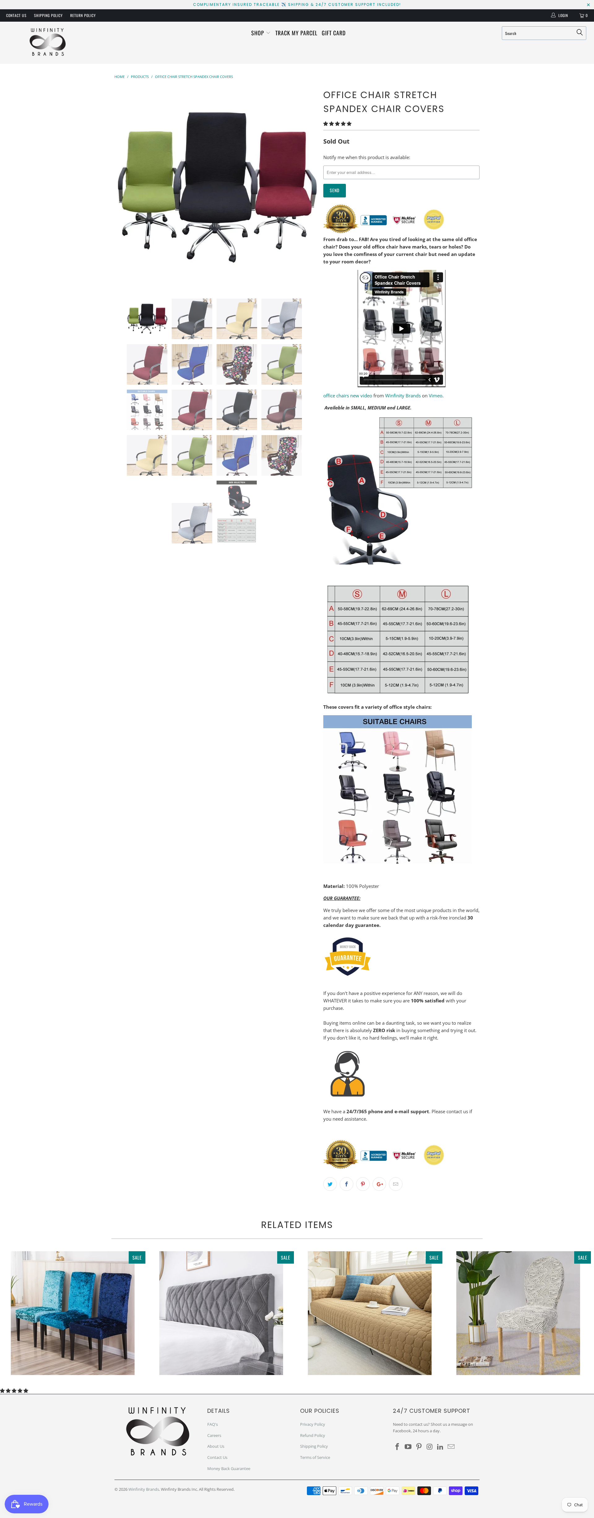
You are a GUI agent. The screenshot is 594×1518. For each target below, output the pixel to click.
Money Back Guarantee (228, 1468)
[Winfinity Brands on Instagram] (429, 1447)
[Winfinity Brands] (47, 43)
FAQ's (212, 1424)
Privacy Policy (312, 1424)
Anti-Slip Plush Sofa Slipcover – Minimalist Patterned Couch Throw (369, 1313)
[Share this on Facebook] (346, 1184)
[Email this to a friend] (395, 1184)
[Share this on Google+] (379, 1184)
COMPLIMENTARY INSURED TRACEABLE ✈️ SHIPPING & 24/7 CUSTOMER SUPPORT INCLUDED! (297, 4)
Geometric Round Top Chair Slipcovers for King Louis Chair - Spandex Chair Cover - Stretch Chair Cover (518, 1313)
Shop (258, 33)
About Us (215, 1446)
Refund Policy (312, 1435)
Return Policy (83, 15)
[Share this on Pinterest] (363, 1184)
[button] (337, 123)
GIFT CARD (334, 33)
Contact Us (16, 15)
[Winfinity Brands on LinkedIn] (440, 1447)
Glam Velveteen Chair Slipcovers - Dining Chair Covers (72, 1313)
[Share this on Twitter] (330, 1184)
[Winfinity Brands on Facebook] (397, 1447)
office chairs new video (347, 395)
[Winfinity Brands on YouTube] (408, 1447)
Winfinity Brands (403, 395)
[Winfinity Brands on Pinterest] (419, 1447)
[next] (306, 188)
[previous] (125, 188)
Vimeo (435, 395)
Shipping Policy (48, 15)
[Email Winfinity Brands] (451, 1447)
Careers (214, 1435)
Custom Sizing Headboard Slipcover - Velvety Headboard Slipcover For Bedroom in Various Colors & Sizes (221, 1313)
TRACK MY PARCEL (296, 33)
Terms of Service (315, 1457)
